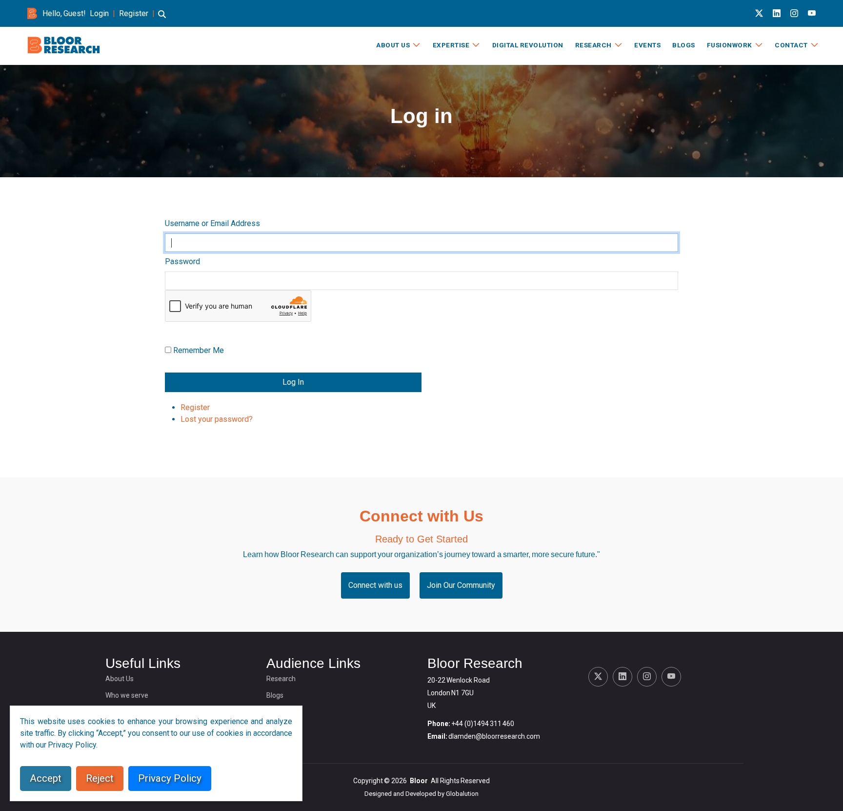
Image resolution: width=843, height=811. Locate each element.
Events (647, 45)
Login (99, 13)
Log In (293, 382)
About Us (393, 45)
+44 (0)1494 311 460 (482, 724)
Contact (791, 45)
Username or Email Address (212, 223)
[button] (162, 18)
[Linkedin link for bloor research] (776, 13)
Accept (45, 778)
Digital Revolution (527, 45)
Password (182, 261)
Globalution (462, 793)
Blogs (683, 45)
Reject (100, 778)
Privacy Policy (169, 778)
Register (133, 13)
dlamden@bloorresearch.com (494, 736)
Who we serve (126, 695)
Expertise (451, 45)
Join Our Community (461, 585)
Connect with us (375, 585)
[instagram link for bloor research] (794, 13)
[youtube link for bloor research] (812, 13)
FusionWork (729, 45)
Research (593, 45)
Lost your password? (217, 419)
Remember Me (198, 350)
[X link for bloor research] (759, 13)
